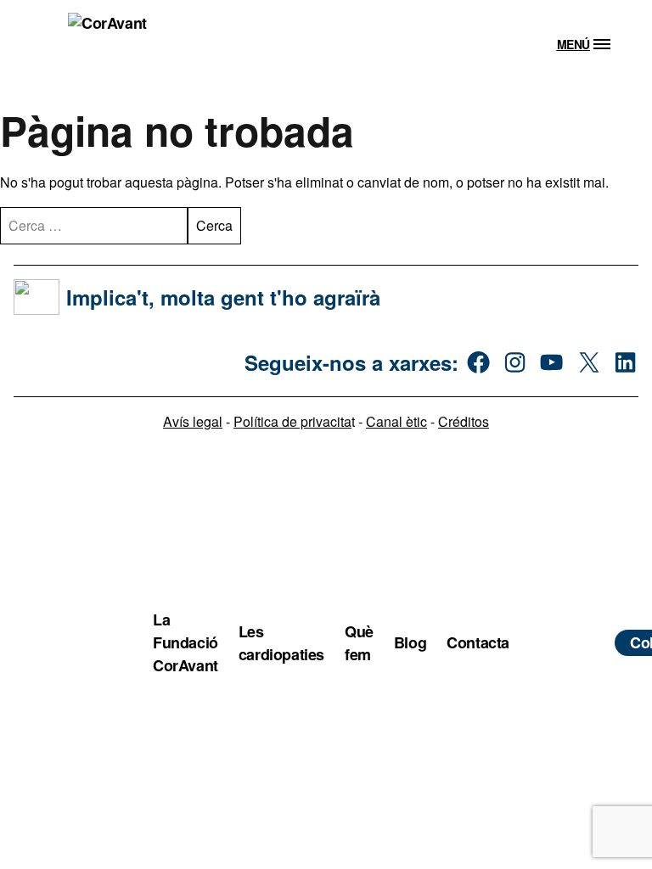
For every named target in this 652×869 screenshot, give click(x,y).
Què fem (359, 642)
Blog (410, 642)
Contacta (478, 642)
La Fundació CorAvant (185, 642)
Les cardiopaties (281, 642)
